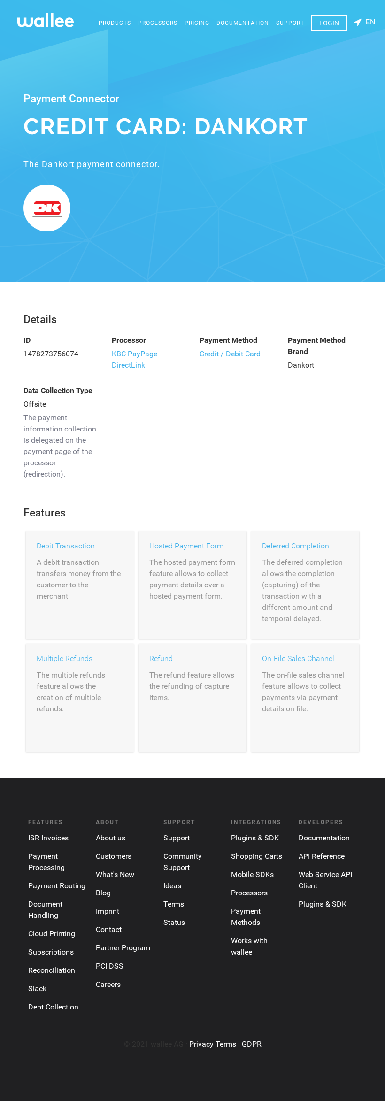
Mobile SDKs (252, 874)
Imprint (107, 911)
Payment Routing (56, 885)
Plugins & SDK (255, 837)
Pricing (197, 23)
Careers (108, 984)
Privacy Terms (212, 1043)
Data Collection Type (57, 390)
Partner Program (123, 947)
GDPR (252, 1043)
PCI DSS (109, 966)
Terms (173, 904)
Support (290, 23)
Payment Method (228, 340)
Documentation (242, 23)
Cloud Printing (51, 933)
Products (115, 23)
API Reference (322, 856)
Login (329, 23)
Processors (157, 23)
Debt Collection (53, 1006)
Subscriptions (51, 951)
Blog (103, 892)
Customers (113, 856)
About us (110, 837)
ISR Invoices (48, 837)
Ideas (172, 885)
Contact (109, 929)
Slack (37, 988)
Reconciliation (51, 970)
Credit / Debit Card (230, 353)
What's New (115, 874)
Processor (129, 340)
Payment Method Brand (317, 346)
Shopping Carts (256, 856)
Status (174, 922)
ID (27, 340)
